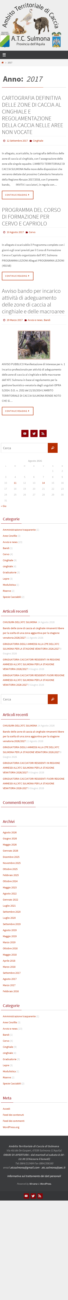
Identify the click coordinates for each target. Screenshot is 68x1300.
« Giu (3, 503)
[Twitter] (34, 431)
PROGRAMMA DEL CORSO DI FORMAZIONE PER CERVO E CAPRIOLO (31, 215)
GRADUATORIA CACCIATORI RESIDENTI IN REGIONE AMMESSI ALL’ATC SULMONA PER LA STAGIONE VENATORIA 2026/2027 (31, 661)
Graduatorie (9, 570)
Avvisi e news (35, 318)
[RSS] (43, 431)
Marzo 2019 (9, 939)
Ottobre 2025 (10, 866)
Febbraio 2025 (11, 872)
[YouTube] (25, 431)
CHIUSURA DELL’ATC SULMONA (20, 619)
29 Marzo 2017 (15, 318)
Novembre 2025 (12, 860)
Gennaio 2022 (10, 897)
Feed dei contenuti (13, 1112)
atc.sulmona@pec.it (53, 1165)
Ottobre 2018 (10, 946)
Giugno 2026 (10, 836)
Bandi (47, 318)
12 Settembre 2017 (17, 140)
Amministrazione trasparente (19, 527)
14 (43, 480)
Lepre (6, 576)
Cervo (32, 231)
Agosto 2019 (10, 927)
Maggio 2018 (10, 952)
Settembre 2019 (12, 921)
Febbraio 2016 (11, 988)
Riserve (7, 588)
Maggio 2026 (10, 842)
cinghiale (8, 564)
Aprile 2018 (9, 958)
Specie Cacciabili (12, 594)
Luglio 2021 (9, 903)
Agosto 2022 (10, 891)
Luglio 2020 (9, 915)
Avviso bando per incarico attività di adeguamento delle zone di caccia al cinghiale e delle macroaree (33, 299)
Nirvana (33, 1181)
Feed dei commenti (13, 1118)
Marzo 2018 (9, 964)
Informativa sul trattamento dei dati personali (34, 1173)
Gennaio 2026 (10, 848)
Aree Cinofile (10, 533)
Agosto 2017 (10, 976)
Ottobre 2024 (10, 878)
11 (15, 480)
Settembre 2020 (12, 909)
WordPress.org (11, 1124)
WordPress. (45, 1181)
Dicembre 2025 (11, 854)
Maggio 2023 (10, 884)
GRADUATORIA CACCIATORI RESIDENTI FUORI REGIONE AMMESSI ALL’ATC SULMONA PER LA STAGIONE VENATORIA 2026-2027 (33, 677)
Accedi (6, 1106)
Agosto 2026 (10, 829)
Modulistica (9, 582)
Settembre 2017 (12, 970)
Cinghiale (38, 140)
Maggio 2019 (10, 933)
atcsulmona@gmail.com (24, 1165)
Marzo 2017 (9, 982)
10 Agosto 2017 (15, 231)
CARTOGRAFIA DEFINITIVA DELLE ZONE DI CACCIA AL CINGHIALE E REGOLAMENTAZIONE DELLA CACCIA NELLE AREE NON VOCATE (32, 115)
